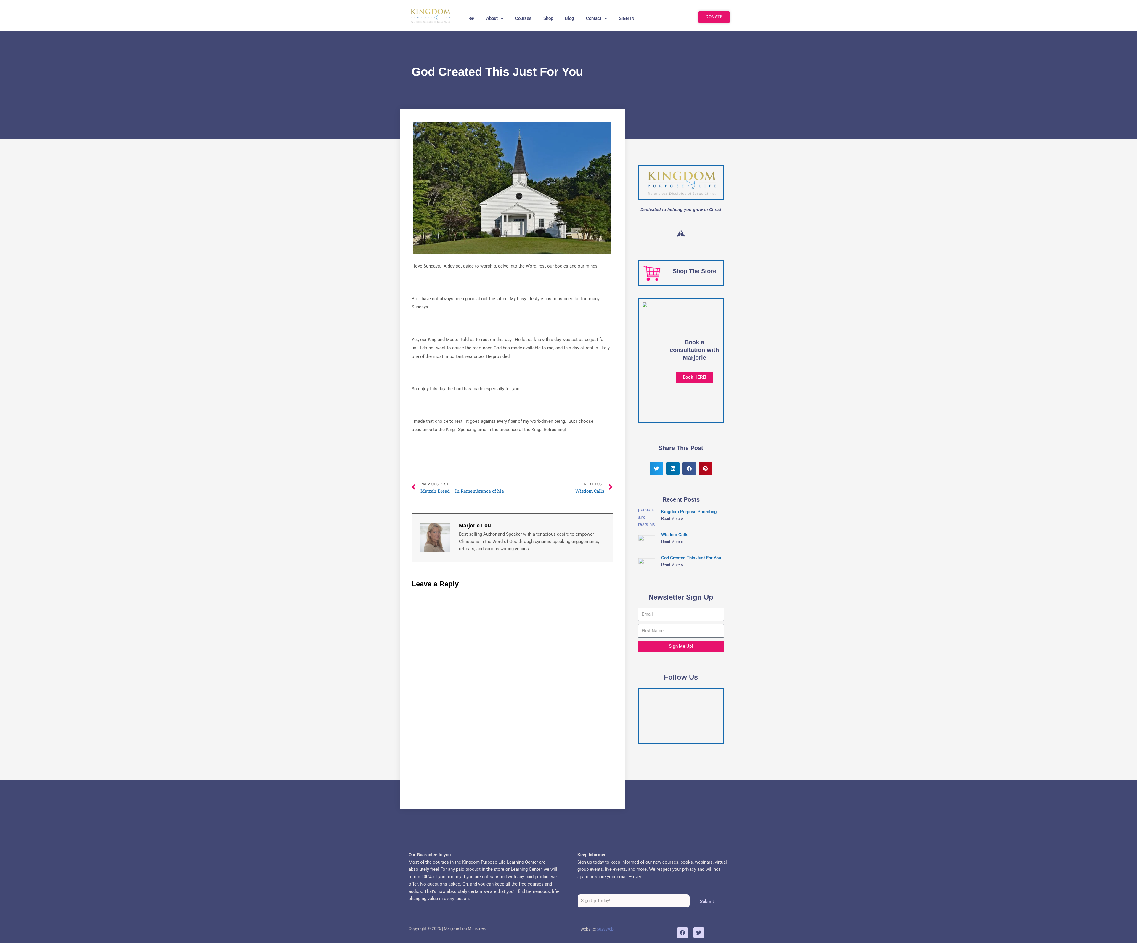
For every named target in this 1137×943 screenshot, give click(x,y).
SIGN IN (627, 18)
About (492, 18)
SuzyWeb (605, 929)
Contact (593, 18)
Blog (569, 18)
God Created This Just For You (691, 558)
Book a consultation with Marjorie (694, 350)
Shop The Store (694, 271)
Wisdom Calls (674, 534)
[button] (656, 468)
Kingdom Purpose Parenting (689, 511)
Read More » (672, 518)
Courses (523, 18)
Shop (548, 18)
